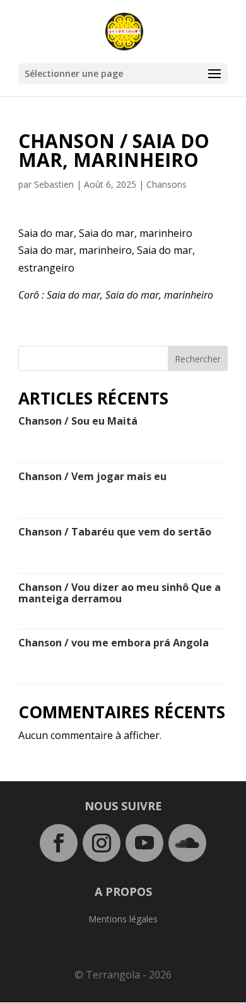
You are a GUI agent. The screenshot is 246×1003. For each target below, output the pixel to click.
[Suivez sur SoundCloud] (187, 843)
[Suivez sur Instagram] (101, 843)
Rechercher (198, 359)
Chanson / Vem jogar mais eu (92, 476)
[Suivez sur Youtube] (144, 843)
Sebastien (54, 184)
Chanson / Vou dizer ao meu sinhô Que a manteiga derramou (119, 592)
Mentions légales (123, 920)
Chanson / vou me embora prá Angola (113, 643)
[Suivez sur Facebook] (59, 843)
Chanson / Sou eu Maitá (78, 421)
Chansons (166, 184)
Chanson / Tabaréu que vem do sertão (114, 532)
